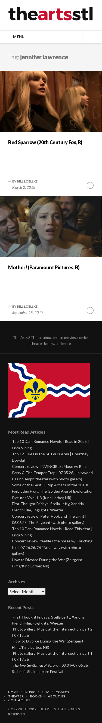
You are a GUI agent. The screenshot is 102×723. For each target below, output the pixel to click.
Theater (16, 696)
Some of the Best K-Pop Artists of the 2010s (50, 485)
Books (36, 696)
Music (29, 692)
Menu (18, 37)
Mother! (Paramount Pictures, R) (44, 267)
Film (45, 692)
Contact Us (19, 700)
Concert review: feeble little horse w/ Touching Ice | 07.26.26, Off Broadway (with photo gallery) (52, 547)
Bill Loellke (27, 181)
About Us (56, 696)
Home (13, 692)
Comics (62, 692)
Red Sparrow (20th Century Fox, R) (45, 142)
